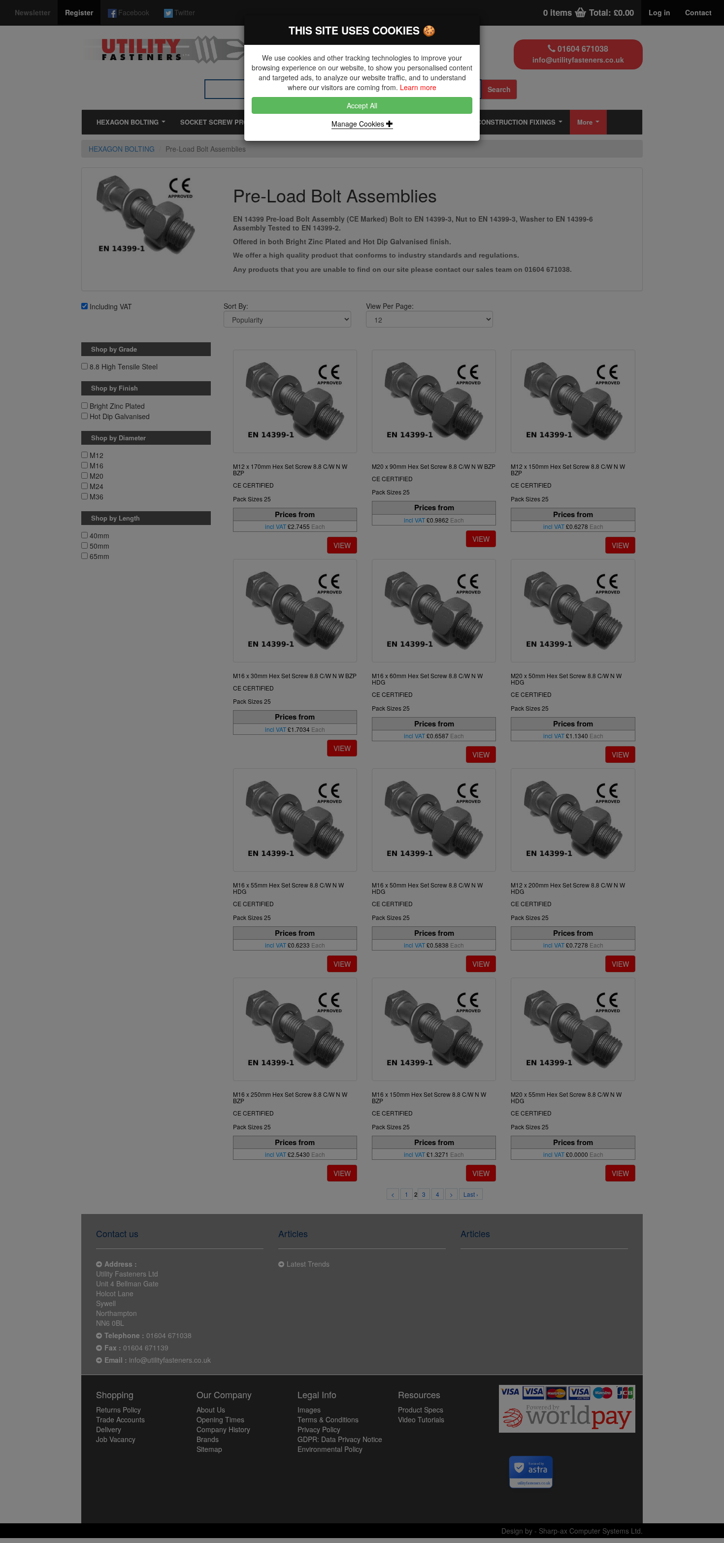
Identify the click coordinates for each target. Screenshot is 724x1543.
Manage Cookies (358, 124)
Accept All (362, 105)
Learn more (418, 87)
